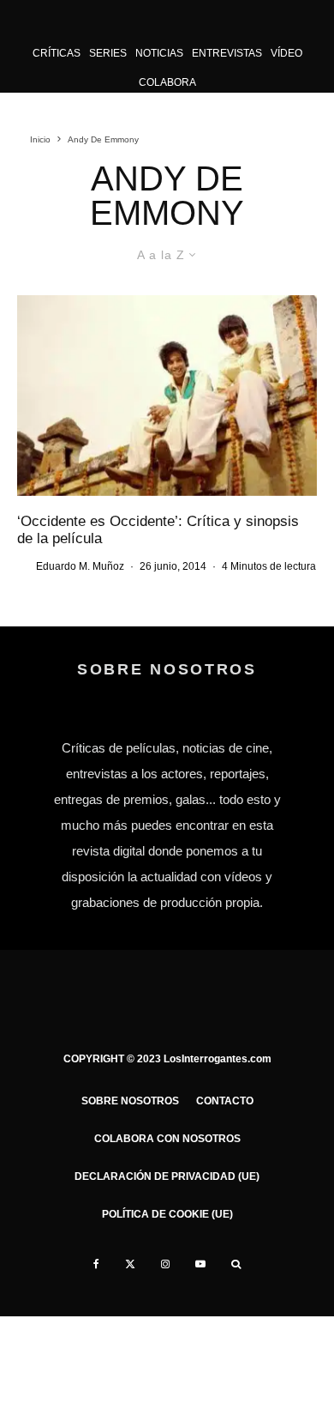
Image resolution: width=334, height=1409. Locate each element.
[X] (130, 1264)
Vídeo (286, 53)
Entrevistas (227, 53)
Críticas (57, 53)
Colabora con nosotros (167, 1139)
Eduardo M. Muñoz (80, 566)
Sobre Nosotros (130, 1101)
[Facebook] (96, 1264)
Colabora (167, 82)
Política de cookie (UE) (167, 1214)
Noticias (159, 53)
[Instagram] (165, 1264)
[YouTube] (200, 1264)
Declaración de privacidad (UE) (167, 1176)
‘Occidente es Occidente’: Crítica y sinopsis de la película (158, 530)
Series (108, 53)
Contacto (224, 1101)
